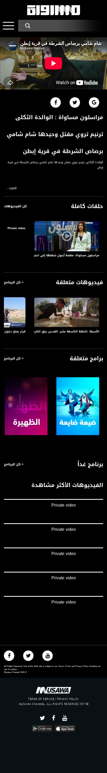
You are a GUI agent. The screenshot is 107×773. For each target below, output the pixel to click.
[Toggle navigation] (8, 25)
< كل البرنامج (13, 282)
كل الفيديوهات (15, 206)
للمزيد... (11, 188)
